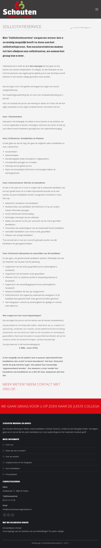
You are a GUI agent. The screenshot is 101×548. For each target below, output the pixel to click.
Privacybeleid (11, 474)
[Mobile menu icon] (96, 9)
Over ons (9, 444)
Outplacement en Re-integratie (19, 462)
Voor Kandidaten (13, 468)
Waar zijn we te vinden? (16, 450)
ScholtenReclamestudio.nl (52, 543)
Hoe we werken (12, 456)
